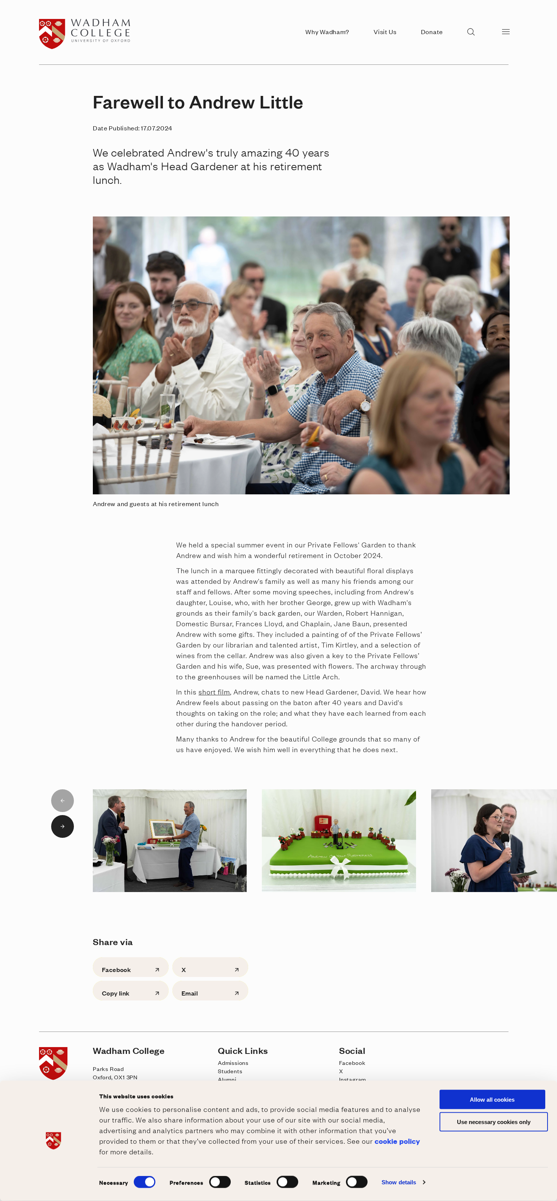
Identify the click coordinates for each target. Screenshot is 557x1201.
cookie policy (397, 1140)
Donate (432, 31)
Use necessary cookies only (493, 1121)
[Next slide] (62, 826)
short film (214, 691)
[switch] (220, 1182)
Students (230, 1071)
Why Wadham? (327, 31)
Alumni (227, 1079)
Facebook (352, 1062)
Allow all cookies (492, 1099)
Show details (399, 1182)
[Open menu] (506, 31)
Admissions (233, 1062)
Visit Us (385, 31)
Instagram (352, 1079)
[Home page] (87, 47)
